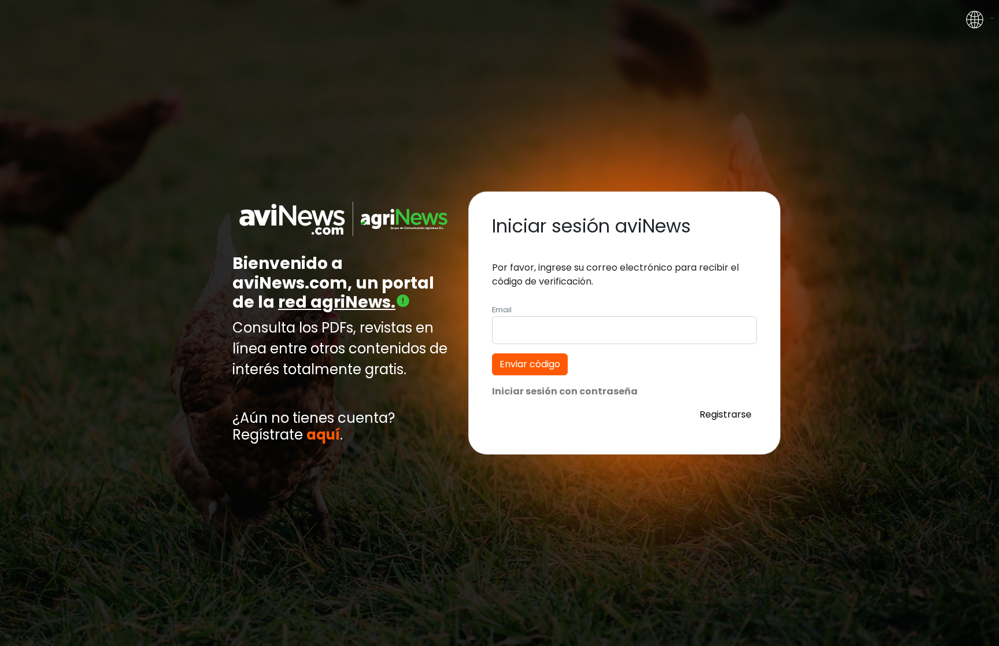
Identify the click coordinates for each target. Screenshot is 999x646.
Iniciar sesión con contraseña (565, 391)
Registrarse (726, 414)
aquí (323, 435)
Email (502, 310)
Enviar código (530, 364)
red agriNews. (336, 302)
